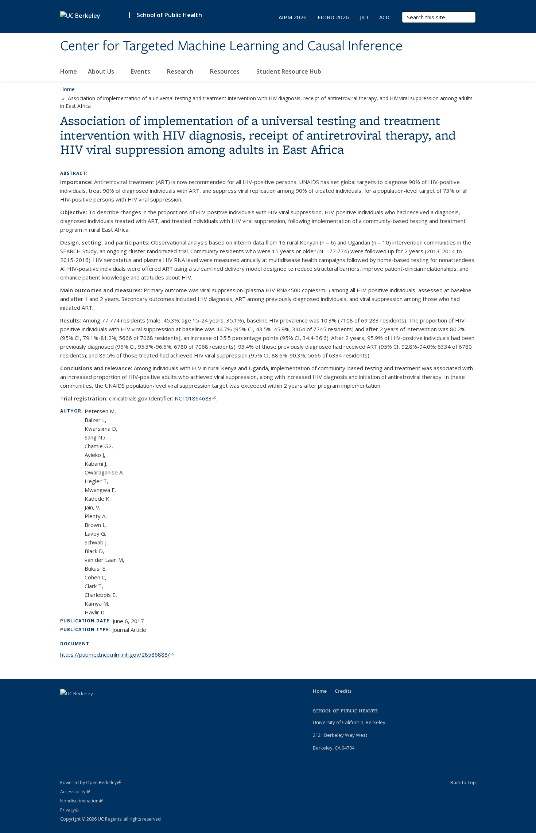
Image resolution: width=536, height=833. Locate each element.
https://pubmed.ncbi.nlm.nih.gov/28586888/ (117, 654)
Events (141, 71)
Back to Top (463, 782)
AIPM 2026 (293, 17)
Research (181, 71)
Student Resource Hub (289, 71)
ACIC (385, 17)
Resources (225, 71)
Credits (343, 691)
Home (68, 71)
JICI (364, 17)
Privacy (69, 810)
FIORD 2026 (333, 17)
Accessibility (75, 792)
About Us (102, 71)
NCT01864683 (195, 398)
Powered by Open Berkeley (90, 782)
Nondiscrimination (81, 801)
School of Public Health (169, 15)
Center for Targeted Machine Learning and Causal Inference (231, 46)
